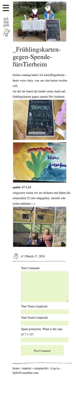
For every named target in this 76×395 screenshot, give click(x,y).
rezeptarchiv (41, 368)
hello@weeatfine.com (25, 373)
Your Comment (30, 268)
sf (21, 256)
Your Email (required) (34, 317)
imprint (26, 368)
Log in (55, 368)
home (16, 368)
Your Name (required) (34, 306)
